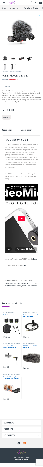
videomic (34, 286)
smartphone (26, 286)
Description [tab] (7, 130)
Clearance (34, 312)
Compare (7, 86)
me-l (6, 286)
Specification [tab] (26, 130)
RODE (19, 286)
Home (4, 8)
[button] (39, 15)
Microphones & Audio (31, 8)
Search (31, 2)
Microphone (12, 286)
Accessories (14, 8)
